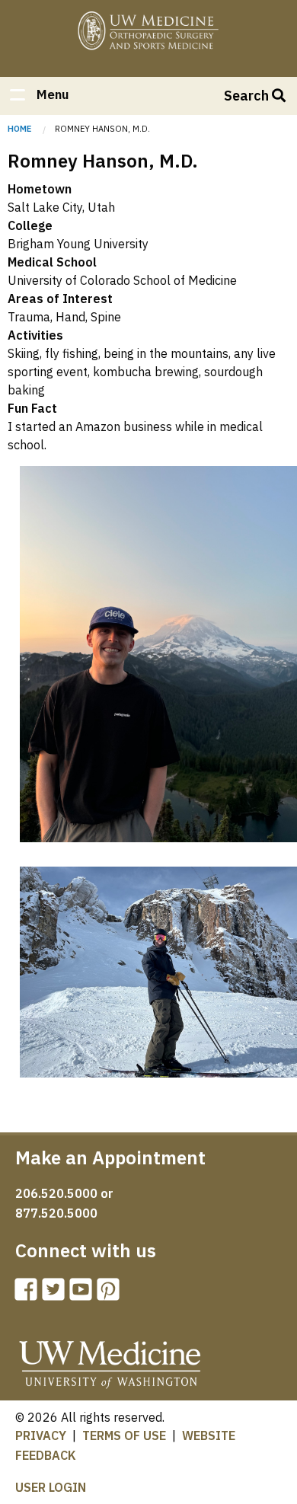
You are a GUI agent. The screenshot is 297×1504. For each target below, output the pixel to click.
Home (148, 32)
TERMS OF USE (124, 1435)
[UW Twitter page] (56, 1293)
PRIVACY (40, 1435)
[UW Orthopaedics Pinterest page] (111, 1293)
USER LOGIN (50, 1487)
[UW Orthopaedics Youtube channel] (83, 1293)
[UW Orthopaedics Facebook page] (29, 1293)
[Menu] (17, 96)
